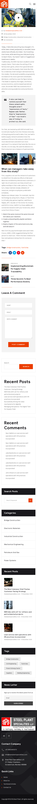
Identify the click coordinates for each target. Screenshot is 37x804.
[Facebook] (10, 252)
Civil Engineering (11, 664)
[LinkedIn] (22, 252)
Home (5, 777)
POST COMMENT (18, 344)
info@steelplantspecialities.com (16, 755)
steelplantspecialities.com (13, 30)
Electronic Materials (12, 528)
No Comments (8, 40)
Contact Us (7, 787)
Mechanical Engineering (13, 544)
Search (6, 363)
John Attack (10, 473)
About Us (6, 781)
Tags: (4, 247)
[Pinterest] (18, 252)
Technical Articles (9, 784)
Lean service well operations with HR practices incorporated (17, 436)
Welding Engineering (23, 673)
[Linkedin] (8, 735)
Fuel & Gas (24, 247)
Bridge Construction (10, 37)
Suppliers (9, 673)
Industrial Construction (24, 37)
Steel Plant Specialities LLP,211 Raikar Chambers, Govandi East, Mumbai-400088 (15, 762)
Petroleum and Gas (11, 552)
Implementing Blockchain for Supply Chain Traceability (22, 269)
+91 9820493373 (11, 750)
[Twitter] (14, 252)
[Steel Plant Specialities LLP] (10, 4)
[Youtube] (4, 735)
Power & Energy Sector (13, 668)
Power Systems (10, 560)
